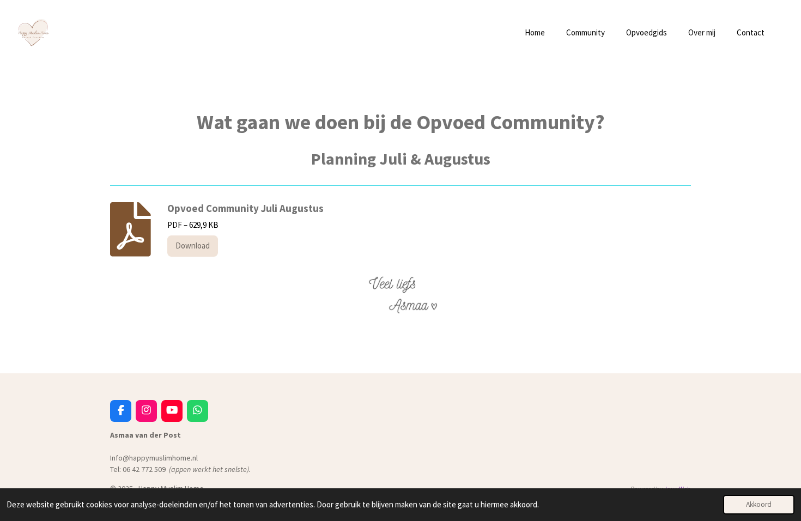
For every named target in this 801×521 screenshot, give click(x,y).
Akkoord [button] (759, 504)
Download (192, 245)
